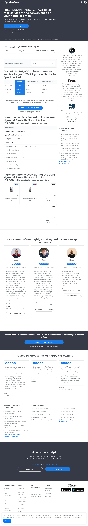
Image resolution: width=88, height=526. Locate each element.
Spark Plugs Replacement (13, 135)
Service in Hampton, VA (40, 409)
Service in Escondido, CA (68, 414)
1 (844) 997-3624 (35, 464)
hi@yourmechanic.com (50, 464)
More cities (64, 422)
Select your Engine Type (14, 63)
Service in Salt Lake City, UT (42, 414)
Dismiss (7, 521)
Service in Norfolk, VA (67, 417)
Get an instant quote (16, 26)
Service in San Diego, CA (68, 411)
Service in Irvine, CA (39, 417)
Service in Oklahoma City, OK (42, 420)
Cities (5, 500)
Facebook (48, 488)
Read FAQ (30, 469)
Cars (5, 503)
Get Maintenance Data (45, 51)
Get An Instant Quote (30, 108)
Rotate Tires (8, 142)
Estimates (7, 506)
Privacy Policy (22, 497)
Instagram (48, 496)
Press (5, 491)
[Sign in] (85, 2)
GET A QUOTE (58, 469)
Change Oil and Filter (12, 139)
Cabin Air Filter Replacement (14, 131)
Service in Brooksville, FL (41, 411)
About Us (7, 488)
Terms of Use (22, 504)
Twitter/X (48, 493)
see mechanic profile (16, 313)
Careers (6, 498)
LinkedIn (48, 491)
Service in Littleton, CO (68, 409)
